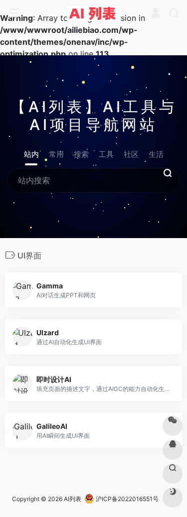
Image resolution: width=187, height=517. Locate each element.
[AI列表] (93, 13)
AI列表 (72, 499)
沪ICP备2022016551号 (126, 499)
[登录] (155, 13)
